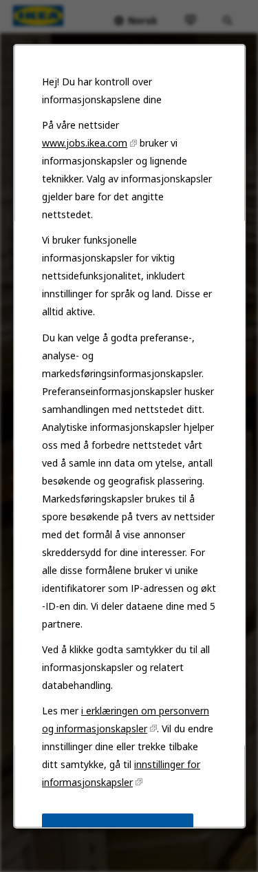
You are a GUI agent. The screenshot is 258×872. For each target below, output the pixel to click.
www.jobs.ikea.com (84, 142)
